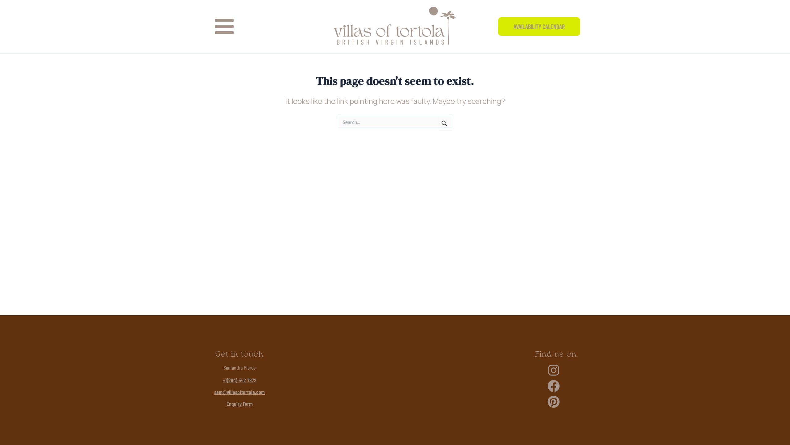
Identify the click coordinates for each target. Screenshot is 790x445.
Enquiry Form (240, 403)
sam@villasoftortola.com (239, 391)
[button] (539, 26)
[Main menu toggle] (224, 26)
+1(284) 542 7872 (239, 380)
